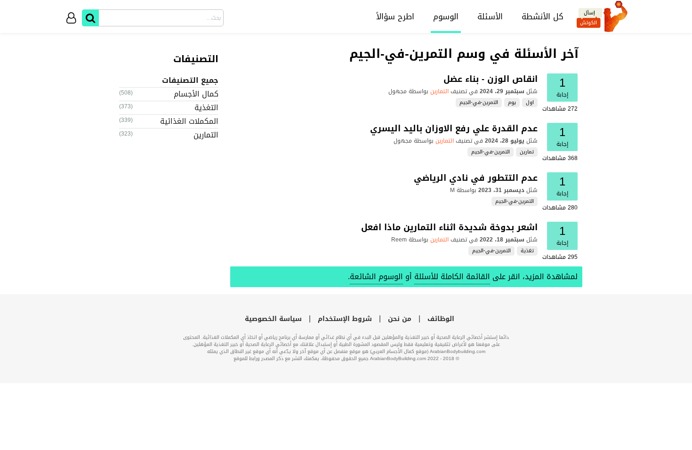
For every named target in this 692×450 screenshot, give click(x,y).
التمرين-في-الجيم (478, 102)
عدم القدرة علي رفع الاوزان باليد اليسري (454, 129)
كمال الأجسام (196, 94)
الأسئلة (490, 16)
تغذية (527, 251)
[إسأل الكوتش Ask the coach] (602, 16)
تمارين (527, 152)
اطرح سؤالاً (395, 16)
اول (530, 102)
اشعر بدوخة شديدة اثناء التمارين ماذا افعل (449, 227)
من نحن (399, 319)
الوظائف (440, 319)
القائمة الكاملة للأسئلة (452, 276)
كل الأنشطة (542, 16)
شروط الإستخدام (345, 319)
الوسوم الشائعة (376, 276)
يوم (512, 102)
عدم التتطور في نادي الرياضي (476, 178)
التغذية (206, 107)
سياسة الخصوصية (273, 319)
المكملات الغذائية (189, 121)
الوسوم (446, 16)
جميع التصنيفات (190, 80)
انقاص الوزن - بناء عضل (490, 79)
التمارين (439, 91)
